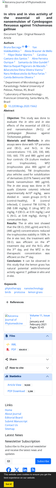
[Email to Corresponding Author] (23, 46)
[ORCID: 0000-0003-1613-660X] (26, 46)
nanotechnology (33, 288)
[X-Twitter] (17, 471)
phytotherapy (13, 288)
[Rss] (33, 471)
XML (13, 344)
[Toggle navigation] (27, 6)
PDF (19, 349)
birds (8, 292)
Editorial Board (14, 417)
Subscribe (43, 461)
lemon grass (35, 292)
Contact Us (11, 425)
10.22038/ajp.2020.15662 (22, 106)
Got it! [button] (9, 484)
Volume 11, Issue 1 (40, 317)
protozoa (19, 292)
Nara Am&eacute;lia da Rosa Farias (24, 73)
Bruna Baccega (12, 47)
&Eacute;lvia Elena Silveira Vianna (23, 70)
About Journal (13, 414)
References (16, 302)
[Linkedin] (25, 471)
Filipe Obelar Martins (20, 55)
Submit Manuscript (16, 421)
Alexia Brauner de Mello (38, 51)
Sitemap (10, 429)
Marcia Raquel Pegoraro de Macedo (25, 66)
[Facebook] (8, 471)
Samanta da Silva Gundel (32, 62)
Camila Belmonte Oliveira (18, 77)
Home (8, 410)
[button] (36, 478)
